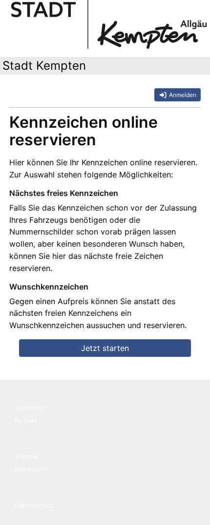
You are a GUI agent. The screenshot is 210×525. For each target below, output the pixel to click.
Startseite (29, 407)
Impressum (31, 469)
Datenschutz (34, 505)
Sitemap (27, 456)
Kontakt (26, 420)
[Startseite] (109, 24)
